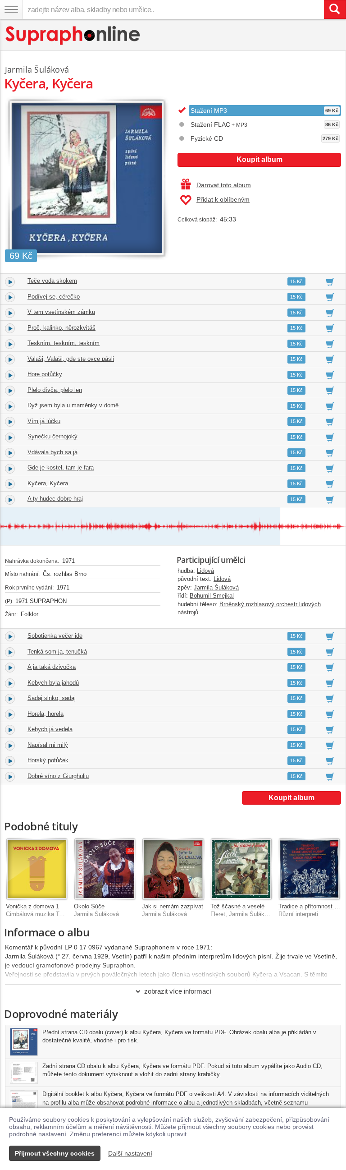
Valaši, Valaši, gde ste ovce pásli (70, 358)
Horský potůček (47, 760)
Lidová (205, 570)
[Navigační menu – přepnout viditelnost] (11, 9)
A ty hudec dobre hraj (55, 498)
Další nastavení (130, 1153)
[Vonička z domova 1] (36, 869)
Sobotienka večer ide (54, 635)
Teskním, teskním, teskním (63, 343)
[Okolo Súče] (105, 869)
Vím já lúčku (43, 421)
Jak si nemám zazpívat (172, 906)
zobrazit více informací (177, 991)
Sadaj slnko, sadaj (51, 698)
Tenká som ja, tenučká (57, 651)
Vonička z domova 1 (32, 906)
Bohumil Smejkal (212, 595)
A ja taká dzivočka (51, 666)
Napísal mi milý (47, 745)
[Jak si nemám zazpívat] (173, 869)
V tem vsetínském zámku (61, 312)
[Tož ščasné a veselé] (241, 869)
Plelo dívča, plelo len (54, 390)
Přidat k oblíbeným (223, 199)
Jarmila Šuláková (216, 587)
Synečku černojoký (52, 436)
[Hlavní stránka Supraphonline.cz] (73, 35)
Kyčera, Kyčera (47, 483)
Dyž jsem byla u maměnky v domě (72, 405)
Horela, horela (45, 713)
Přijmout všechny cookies (55, 1153)
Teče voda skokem (52, 280)
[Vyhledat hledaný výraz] (334, 9)
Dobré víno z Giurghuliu (58, 776)
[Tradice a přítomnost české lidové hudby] (309, 869)
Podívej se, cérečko (53, 296)
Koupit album (259, 159)
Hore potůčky (44, 374)
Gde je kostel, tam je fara (60, 467)
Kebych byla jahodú (53, 682)
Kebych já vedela (50, 729)
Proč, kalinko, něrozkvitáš (61, 327)
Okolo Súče (89, 906)
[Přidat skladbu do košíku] (330, 281)
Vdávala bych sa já (52, 452)
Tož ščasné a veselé (237, 906)
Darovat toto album (223, 185)
